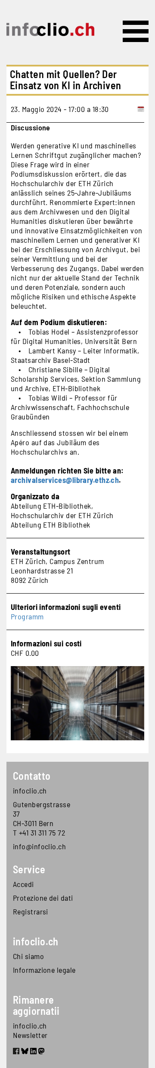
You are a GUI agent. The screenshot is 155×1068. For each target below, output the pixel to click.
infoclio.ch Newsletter (30, 1030)
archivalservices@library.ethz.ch (65, 480)
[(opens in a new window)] (16, 1052)
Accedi (23, 884)
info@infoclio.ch (39, 846)
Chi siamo (28, 956)
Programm (27, 616)
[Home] (50, 29)
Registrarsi (30, 911)
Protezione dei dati (43, 897)
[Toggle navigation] (136, 31)
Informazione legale (44, 969)
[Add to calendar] (140, 109)
